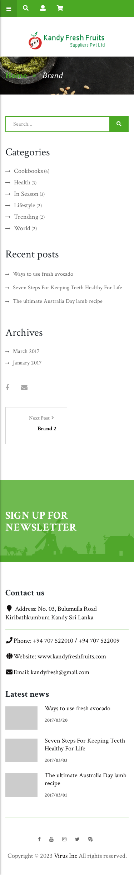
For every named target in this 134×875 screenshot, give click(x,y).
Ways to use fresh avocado (77, 708)
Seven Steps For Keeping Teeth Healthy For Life (85, 744)
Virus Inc (65, 856)
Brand (52, 75)
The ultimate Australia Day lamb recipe (85, 779)
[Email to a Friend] (24, 388)
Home (16, 75)
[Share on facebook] (7, 388)
